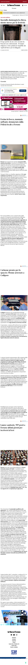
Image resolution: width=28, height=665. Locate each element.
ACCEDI (25, 5)
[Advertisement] (10, 61)
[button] (14, 617)
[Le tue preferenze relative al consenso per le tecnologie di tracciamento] (25, 662)
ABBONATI (25, 1)
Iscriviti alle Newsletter (5, 1)
